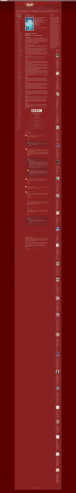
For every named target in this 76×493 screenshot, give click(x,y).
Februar (19, 123)
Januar (19, 124)
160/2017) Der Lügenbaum (19, 43)
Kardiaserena (29, 148)
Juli (18, 117)
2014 (17, 127)
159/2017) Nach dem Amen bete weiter (20, 48)
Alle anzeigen (58, 483)
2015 (17, 126)
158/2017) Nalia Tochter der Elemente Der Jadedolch (19, 52)
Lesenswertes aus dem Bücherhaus (57, 243)
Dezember (19, 32)
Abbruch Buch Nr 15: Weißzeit (20, 60)
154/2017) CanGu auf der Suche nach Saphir (19, 73)
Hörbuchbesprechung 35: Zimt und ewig (20, 71)
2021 (17, 27)
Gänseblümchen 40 (19, 65)
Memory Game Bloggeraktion (19, 64)
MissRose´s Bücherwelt (57, 143)
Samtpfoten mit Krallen (57, 419)
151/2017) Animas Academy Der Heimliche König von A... (19, 81)
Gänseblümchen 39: (20, 79)
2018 (17, 30)
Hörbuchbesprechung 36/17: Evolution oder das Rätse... (20, 55)
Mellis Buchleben (57, 277)
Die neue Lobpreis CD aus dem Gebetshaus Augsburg (19, 45)
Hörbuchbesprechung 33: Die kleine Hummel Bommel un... (20, 94)
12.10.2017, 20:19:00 (32, 186)
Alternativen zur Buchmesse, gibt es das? (19, 101)
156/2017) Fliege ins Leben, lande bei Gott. (20, 58)
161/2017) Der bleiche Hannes (19, 41)
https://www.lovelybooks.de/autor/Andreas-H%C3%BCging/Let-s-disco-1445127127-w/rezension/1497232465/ (37, 126)
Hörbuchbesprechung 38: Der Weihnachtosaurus (20, 38)
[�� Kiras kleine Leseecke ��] (57, 404)
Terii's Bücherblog (57, 434)
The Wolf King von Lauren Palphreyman (57, 165)
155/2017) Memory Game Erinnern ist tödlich (20, 62)
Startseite (37, 248)
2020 (17, 28)
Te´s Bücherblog (57, 452)
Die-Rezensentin (57, 176)
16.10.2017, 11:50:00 (37, 218)
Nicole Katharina (31, 142)
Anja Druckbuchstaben (30, 207)
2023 (17, 25)
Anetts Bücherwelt (57, 91)
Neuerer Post (27, 248)
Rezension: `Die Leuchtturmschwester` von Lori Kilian (57, 182)
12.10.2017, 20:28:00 (33, 191)
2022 (17, 26)
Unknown (28, 178)
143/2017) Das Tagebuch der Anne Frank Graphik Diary (19, 113)
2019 (17, 29)
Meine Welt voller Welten (57, 296)
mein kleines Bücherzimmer (57, 261)
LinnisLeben (28, 191)
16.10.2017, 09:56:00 (36, 207)
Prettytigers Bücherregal (57, 193)
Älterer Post (46, 248)
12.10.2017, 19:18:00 (32, 178)
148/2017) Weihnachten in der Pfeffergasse (19, 99)
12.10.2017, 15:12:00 (37, 142)
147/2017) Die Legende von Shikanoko (19, 104)
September (19, 115)
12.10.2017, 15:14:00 (33, 148)
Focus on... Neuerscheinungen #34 (57, 59)
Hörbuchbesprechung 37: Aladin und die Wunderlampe (20, 50)
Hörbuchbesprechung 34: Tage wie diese (20, 89)
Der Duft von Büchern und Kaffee (57, 332)
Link (45, 22)
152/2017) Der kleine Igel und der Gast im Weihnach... (20, 78)
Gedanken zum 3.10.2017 (19, 108)
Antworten (28, 139)
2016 (17, 125)
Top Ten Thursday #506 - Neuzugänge (57, 473)
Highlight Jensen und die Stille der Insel (57, 457)
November (19, 33)
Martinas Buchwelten (57, 210)
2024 (17, 24)
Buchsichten (57, 125)
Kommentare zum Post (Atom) (32, 249)
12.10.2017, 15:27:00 (37, 159)
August (19, 116)
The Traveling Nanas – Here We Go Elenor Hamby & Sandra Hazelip (57, 97)
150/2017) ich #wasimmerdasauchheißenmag (20, 85)
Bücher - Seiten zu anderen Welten (57, 52)
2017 (17, 31)
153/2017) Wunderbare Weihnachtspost (19, 76)
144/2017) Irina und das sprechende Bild (19, 111)
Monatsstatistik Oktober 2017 (19, 36)
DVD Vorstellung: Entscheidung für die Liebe (19, 91)
